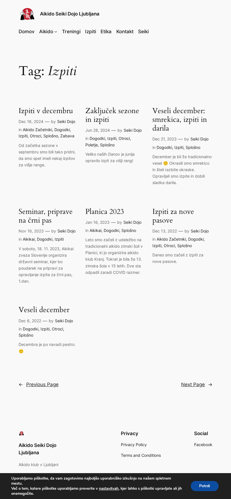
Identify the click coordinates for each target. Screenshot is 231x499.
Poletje (91, 144)
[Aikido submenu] (55, 31)
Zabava (67, 135)
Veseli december (44, 309)
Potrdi (204, 486)
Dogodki (62, 129)
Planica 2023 (104, 211)
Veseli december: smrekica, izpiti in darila (179, 119)
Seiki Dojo (66, 121)
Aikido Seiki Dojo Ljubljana (69, 14)
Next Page (196, 384)
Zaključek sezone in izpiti (112, 115)
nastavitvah (109, 488)
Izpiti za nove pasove (173, 216)
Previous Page (39, 384)
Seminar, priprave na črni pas (46, 216)
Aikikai (29, 239)
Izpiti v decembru (46, 110)
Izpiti (23, 135)
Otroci (35, 135)
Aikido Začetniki (37, 129)
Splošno (50, 135)
